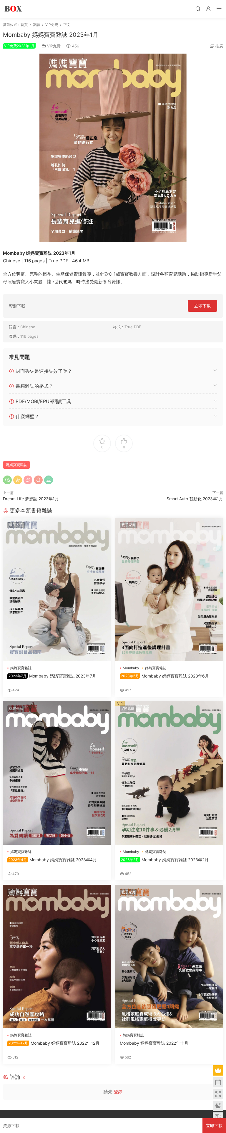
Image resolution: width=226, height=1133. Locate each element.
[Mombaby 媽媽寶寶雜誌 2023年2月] (169, 772)
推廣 (219, 46)
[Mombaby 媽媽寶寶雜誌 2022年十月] (169, 956)
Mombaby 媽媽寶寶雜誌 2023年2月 (165, 859)
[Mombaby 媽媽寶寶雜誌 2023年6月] (169, 589)
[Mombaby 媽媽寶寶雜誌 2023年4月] (57, 772)
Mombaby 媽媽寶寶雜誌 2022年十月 (154, 1043)
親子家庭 (16, 525)
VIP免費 (54, 46)
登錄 (118, 1091)
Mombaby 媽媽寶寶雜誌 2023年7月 (52, 675)
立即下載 (202, 305)
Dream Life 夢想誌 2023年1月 (31, 498)
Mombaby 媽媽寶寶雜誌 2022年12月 (54, 1043)
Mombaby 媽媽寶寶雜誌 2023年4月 (53, 859)
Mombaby (131, 668)
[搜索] (197, 8)
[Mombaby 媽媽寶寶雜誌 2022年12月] (57, 956)
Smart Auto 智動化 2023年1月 (195, 498)
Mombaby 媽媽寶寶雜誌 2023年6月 (165, 675)
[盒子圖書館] (13, 9)
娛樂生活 (16, 708)
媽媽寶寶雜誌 (16, 465)
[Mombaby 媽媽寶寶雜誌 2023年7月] (57, 589)
